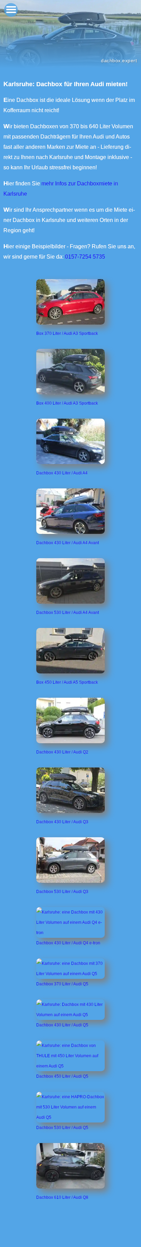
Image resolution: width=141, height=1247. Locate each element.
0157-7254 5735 (85, 257)
